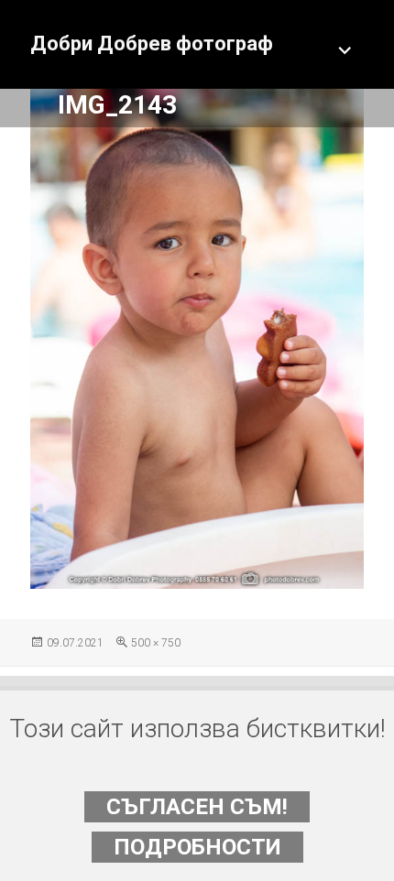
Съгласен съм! (197, 807)
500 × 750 (156, 642)
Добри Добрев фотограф (151, 43)
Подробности (197, 847)
